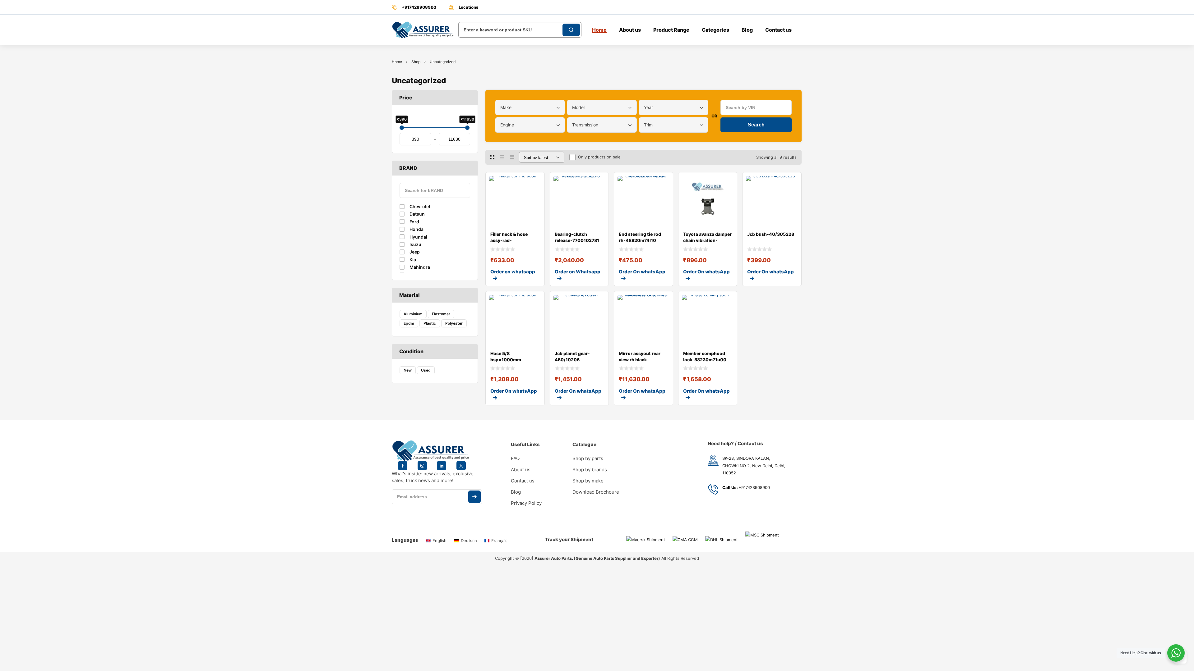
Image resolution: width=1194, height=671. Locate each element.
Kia (413, 259)
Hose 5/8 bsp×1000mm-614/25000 (506, 359)
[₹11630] (467, 128)
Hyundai (418, 237)
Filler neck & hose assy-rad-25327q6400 (509, 240)
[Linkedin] (441, 465)
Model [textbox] (578, 107)
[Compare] (535, 194)
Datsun (417, 214)
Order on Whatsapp (577, 272)
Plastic (429, 323)
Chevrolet (420, 206)
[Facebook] (402, 465)
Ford (414, 221)
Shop (415, 61)
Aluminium (413, 314)
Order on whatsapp (512, 272)
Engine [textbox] (507, 124)
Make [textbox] (505, 107)
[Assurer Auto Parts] (423, 29)
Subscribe (474, 497)
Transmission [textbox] (585, 124)
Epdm (409, 323)
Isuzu (415, 244)
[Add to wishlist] (535, 182)
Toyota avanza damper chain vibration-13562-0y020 (707, 240)
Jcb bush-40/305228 (770, 234)
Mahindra (420, 267)
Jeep (415, 251)
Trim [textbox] (648, 124)
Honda (416, 229)
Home (397, 61)
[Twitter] (461, 465)
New (408, 370)
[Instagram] (422, 465)
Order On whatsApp (642, 272)
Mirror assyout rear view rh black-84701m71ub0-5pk (639, 359)
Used (426, 370)
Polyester (454, 323)
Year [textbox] (648, 107)
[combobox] (530, 107)
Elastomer (441, 314)
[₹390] (402, 128)
